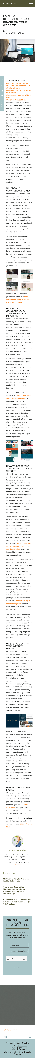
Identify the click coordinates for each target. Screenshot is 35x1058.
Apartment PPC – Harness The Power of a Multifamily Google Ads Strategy (17, 902)
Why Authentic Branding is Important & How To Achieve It (19, 299)
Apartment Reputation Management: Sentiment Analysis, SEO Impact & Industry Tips (14, 890)
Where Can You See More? (16, 100)
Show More (18, 865)
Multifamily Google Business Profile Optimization (16, 880)
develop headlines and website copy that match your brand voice (18, 546)
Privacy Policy (13, 1043)
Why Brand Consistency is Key (17, 83)
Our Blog (7, 1019)
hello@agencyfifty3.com (12, 1030)
